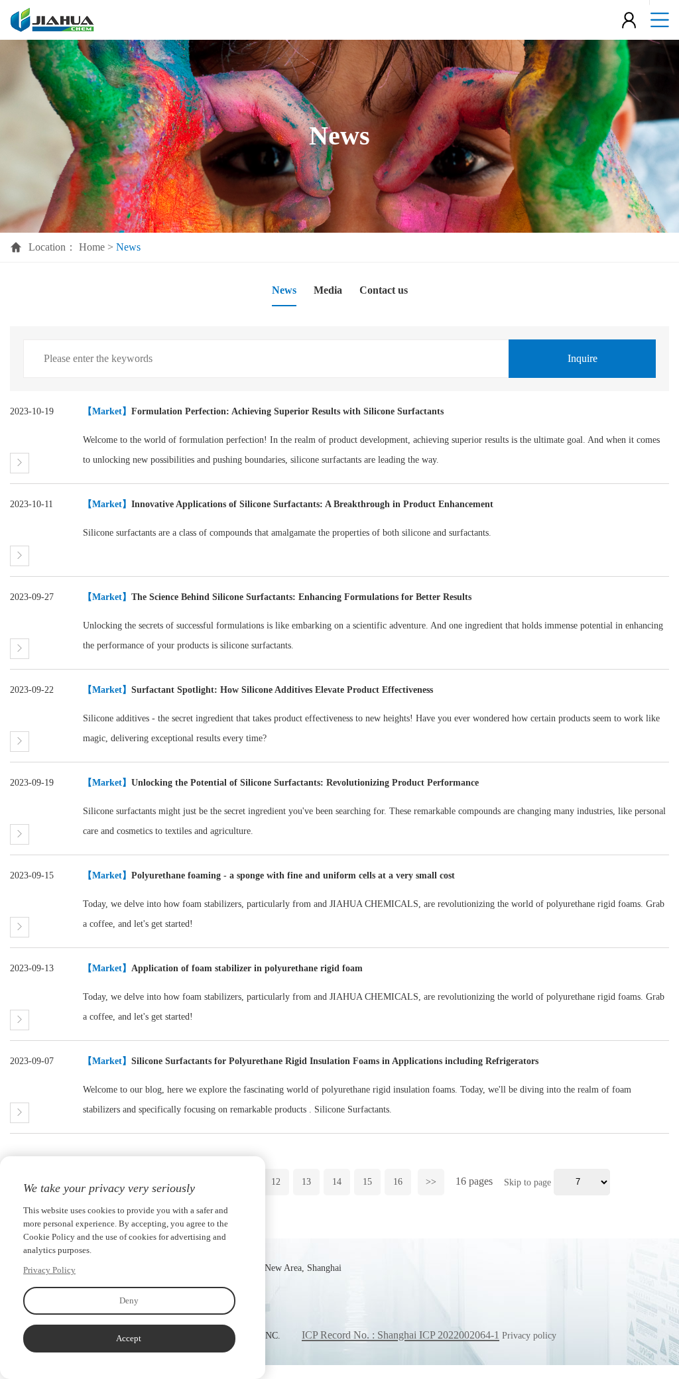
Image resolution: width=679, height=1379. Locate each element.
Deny (129, 1300)
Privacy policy (529, 1336)
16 (397, 1182)
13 (306, 1182)
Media (328, 290)
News (284, 290)
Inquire (582, 358)
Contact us (383, 290)
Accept (128, 1338)
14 (336, 1182)
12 (275, 1182)
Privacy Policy (49, 1270)
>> (431, 1182)
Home (92, 247)
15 (367, 1182)
